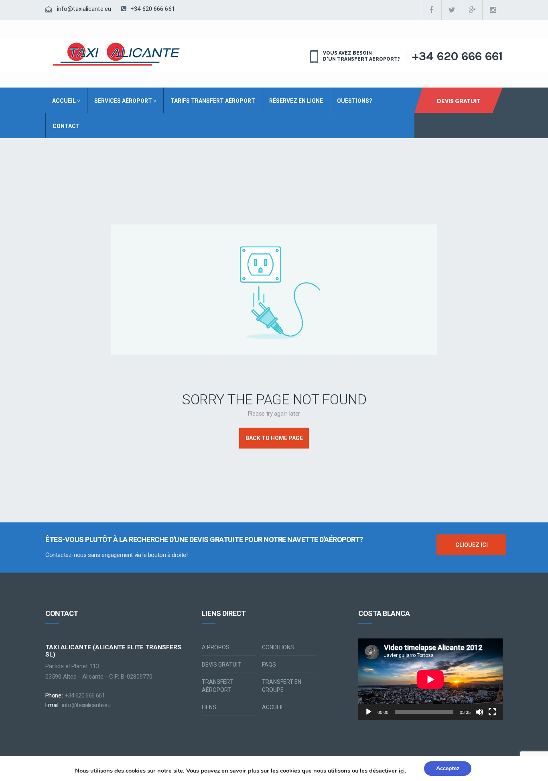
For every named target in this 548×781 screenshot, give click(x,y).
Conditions (278, 647)
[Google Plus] (472, 10)
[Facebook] (431, 10)
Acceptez (447, 768)
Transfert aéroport (217, 686)
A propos (215, 647)
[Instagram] (493, 10)
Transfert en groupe (281, 686)
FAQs (269, 664)
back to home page (274, 438)
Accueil (273, 707)
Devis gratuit (221, 664)
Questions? (354, 101)
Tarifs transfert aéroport (212, 101)
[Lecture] (369, 712)
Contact (66, 126)
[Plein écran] (492, 712)
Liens (209, 707)
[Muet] (479, 712)
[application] (430, 679)
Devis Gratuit (459, 101)
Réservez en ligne (296, 101)
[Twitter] (452, 10)
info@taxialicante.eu (84, 8)
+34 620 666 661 (152, 8)
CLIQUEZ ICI (471, 545)
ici (402, 771)
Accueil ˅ (66, 101)
